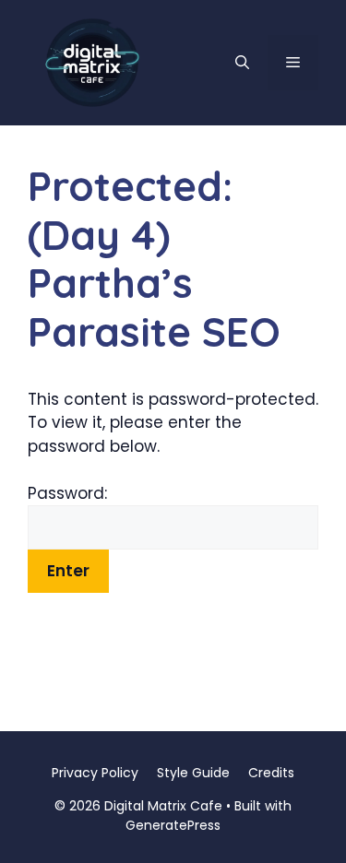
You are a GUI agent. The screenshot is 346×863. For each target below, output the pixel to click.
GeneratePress (173, 825)
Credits (271, 772)
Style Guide (193, 772)
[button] (242, 62)
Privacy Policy (95, 772)
